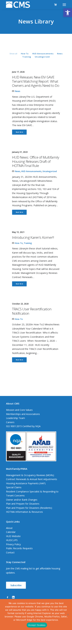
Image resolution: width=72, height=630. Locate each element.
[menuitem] (13, 53)
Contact (10, 552)
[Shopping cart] (54, 4)
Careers (10, 422)
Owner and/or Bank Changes (21, 499)
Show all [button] (13, 53)
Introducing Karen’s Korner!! (33, 237)
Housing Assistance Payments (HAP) (26, 483)
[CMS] (18, 4)
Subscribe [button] (16, 585)
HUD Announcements (31, 171)
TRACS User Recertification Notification (31, 311)
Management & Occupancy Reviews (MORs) (30, 475)
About (9, 528)
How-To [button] (25, 53)
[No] (67, 614)
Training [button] (26, 56)
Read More (19, 132)
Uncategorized (50, 171)
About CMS (12, 403)
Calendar (11, 532)
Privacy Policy (13, 544)
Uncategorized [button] (42, 56)
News (17, 91)
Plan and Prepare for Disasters (22, 503)
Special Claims (13, 487)
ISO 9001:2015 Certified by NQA (23, 426)
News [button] (59, 53)
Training (28, 243)
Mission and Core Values (19, 409)
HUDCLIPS (12, 540)
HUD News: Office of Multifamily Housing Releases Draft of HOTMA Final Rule (35, 161)
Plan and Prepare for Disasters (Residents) (29, 507)
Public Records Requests (19, 548)
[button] (67, 12)
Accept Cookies (36, 625)
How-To (19, 243)
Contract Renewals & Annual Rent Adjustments (31, 479)
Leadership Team (15, 418)
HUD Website (13, 536)
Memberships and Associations (23, 414)
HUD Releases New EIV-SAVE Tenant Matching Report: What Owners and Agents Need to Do (35, 81)
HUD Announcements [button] (42, 53)
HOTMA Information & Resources (24, 511)
